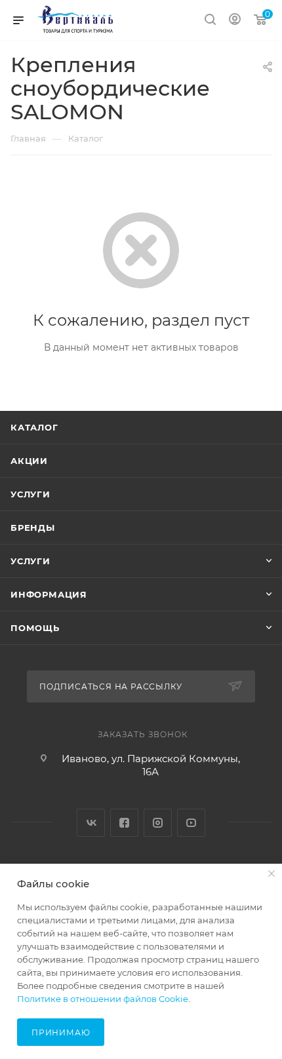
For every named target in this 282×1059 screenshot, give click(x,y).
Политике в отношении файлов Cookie (102, 998)
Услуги (30, 494)
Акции (29, 460)
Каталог (34, 427)
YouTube (191, 823)
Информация (48, 594)
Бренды (32, 527)
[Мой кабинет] (235, 20)
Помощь (35, 628)
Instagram (158, 823)
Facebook (124, 823)
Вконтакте (91, 823)
